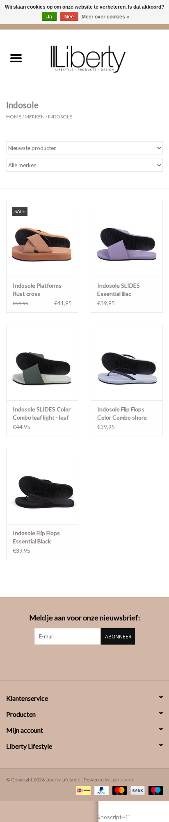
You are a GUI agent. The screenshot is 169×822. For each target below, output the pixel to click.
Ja (49, 17)
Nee (69, 17)
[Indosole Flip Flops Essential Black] (42, 486)
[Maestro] (154, 790)
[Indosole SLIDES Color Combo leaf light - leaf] (42, 362)
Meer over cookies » (105, 17)
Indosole (60, 117)
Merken (35, 117)
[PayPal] (100, 790)
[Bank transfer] (137, 790)
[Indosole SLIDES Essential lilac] (127, 238)
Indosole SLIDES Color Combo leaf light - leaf (42, 413)
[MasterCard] (119, 790)
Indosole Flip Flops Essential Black (36, 537)
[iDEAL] (82, 790)
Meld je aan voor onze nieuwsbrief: (84, 617)
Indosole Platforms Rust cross (37, 289)
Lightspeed (122, 780)
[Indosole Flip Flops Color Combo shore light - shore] (127, 362)
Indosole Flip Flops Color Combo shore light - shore (122, 414)
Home (13, 117)
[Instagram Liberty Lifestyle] (84, 661)
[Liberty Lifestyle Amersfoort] (100, 58)
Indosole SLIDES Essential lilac (118, 289)
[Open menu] (16, 58)
